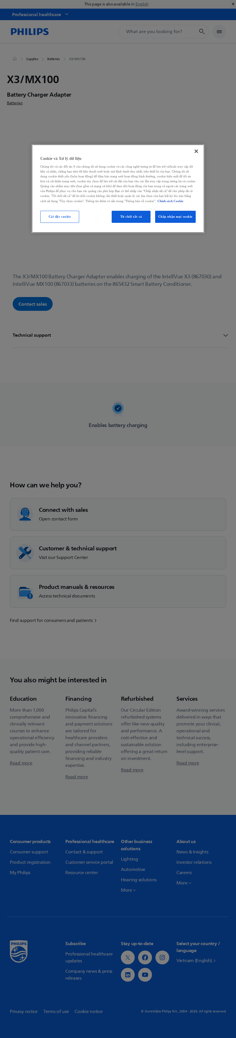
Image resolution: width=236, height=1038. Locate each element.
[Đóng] (196, 151)
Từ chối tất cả (131, 216)
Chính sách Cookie (170, 200)
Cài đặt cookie (60, 216)
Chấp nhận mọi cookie (175, 216)
